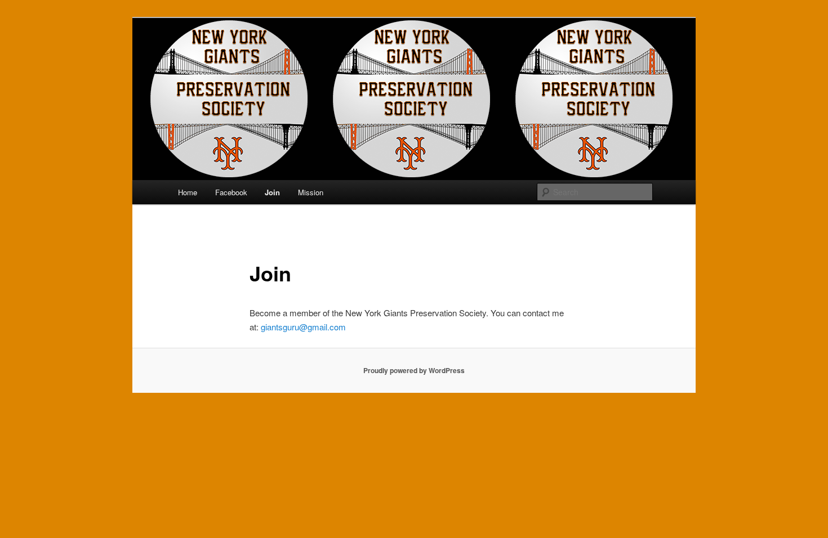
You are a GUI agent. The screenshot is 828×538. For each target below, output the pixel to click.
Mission (310, 192)
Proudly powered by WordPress (414, 370)
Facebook (231, 192)
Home (187, 192)
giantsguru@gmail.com (303, 327)
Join (272, 192)
